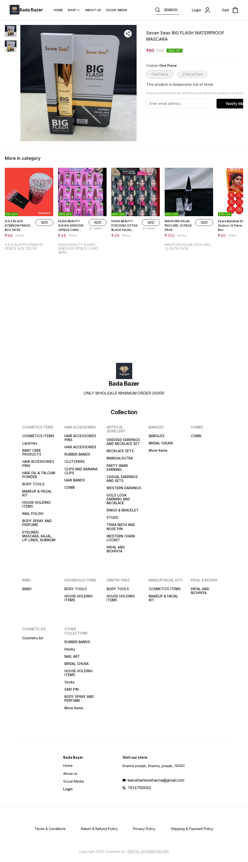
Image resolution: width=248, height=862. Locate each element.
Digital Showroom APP (148, 851)
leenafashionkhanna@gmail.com (156, 780)
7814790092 (139, 788)
